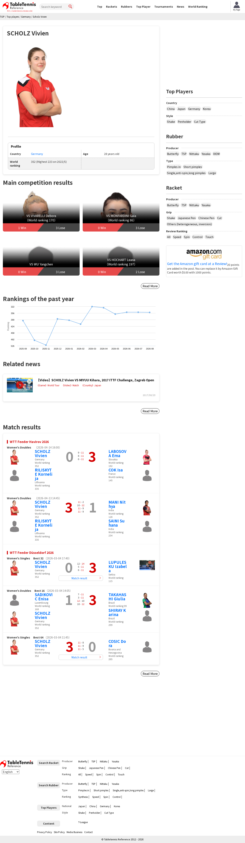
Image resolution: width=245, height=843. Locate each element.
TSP (183, 154)
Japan (181, 109)
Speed (177, 237)
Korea (207, 109)
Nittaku (194, 154)
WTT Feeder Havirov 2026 (29, 441)
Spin (187, 237)
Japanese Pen (187, 218)
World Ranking (197, 6)
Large (212, 173)
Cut (219, 218)
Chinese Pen (206, 218)
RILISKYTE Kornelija (43, 474)
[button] (38, 86)
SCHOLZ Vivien (42, 453)
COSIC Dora (117, 643)
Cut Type (199, 122)
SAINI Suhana (117, 523)
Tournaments (163, 6)
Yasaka (206, 154)
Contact (88, 832)
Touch (209, 237)
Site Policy (59, 832)
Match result (79, 578)
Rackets (111, 6)
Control (198, 237)
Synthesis (83, 796)
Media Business (74, 832)
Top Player (143, 6)
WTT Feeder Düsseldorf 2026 (32, 552)
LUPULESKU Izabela (118, 566)
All (168, 237)
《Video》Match (70, 385)
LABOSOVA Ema (117, 453)
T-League (83, 822)
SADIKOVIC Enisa (44, 597)
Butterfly (173, 154)
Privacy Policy (44, 832)
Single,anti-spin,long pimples (186, 173)
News (180, 6)
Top (99, 6)
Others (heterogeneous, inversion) (189, 224)
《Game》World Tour (48, 385)
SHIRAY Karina (117, 612)
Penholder (184, 122)
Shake (171, 122)
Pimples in (174, 167)
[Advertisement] (35, 718)
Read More (150, 286)
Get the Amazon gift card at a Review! (197, 264)
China (171, 109)
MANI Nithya (117, 504)
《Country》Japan (91, 385)
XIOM (216, 154)
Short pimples (193, 167)
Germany (37, 154)
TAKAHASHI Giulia (117, 597)
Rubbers (126, 6)
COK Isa (116, 470)
